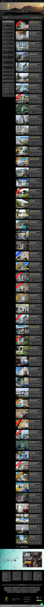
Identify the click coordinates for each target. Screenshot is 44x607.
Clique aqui (28, 562)
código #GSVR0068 (25, 587)
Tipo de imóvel (5, 27)
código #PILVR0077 (24, 590)
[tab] (8, 21)
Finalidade (4, 46)
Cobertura (14, 579)
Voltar (40, 13)
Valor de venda (5, 49)
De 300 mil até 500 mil (37, 575)
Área (13, 575)
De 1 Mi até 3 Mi (36, 578)
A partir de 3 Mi (36, 579)
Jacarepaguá (5, 577)
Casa (14, 576)
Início (4, 13)
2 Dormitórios (25, 575)
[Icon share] (8, 560)
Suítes (4, 73)
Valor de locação (5, 54)
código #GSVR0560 (35, 590)
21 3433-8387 (40, 5)
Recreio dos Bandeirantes (5, 574)
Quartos (4, 70)
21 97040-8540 (40, 7)
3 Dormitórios (25, 576)
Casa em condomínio (16, 578)
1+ (4, 71)
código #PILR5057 (8, 590)
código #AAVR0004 (8, 587)
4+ (12, 71)
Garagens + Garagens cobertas (8, 80)
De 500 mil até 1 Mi (37, 576)
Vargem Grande (5, 580)
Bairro (4, 38)
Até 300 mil (35, 573)
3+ (9, 71)
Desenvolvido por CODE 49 (40, 605)
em (16, 587)
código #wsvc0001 (33, 587)
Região (4, 34)
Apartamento (15, 573)
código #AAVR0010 (16, 590)
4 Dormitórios (25, 578)
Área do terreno (5, 65)
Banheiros (4, 77)
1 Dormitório (25, 573)
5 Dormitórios (25, 579)
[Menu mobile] (2, 1)
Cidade (4, 31)
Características (5, 92)
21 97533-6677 (40, 9)
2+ (6, 71)
